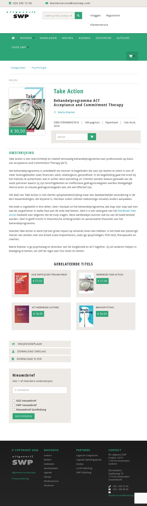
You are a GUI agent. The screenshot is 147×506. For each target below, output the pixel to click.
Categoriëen (18, 67)
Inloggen (95, 15)
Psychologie (39, 67)
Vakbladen (48, 38)
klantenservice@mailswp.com (123, 495)
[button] (132, 56)
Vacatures (49, 485)
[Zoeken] (78, 15)
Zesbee (80, 463)
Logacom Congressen (87, 455)
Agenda (85, 38)
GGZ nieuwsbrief (26, 400)
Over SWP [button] (19, 47)
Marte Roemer (66, 112)
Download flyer (29, 359)
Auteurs (123, 38)
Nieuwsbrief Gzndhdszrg (31, 409)
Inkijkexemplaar (29, 344)
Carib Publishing (84, 468)
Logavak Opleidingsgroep (88, 459)
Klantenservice (99, 24)
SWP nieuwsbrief (26, 405)
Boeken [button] (26, 38)
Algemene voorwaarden (24, 472)
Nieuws (67, 38)
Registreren (113, 15)
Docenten (103, 38)
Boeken (47, 459)
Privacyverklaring (20, 478)
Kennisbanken (51, 468)
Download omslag (31, 351)
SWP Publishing (83, 472)
